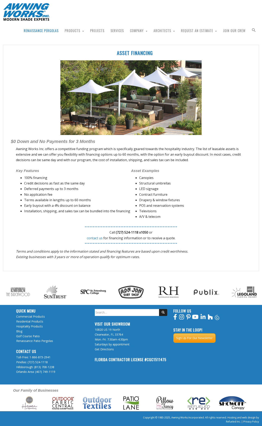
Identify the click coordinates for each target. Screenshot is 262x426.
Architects (162, 30)
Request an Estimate (197, 30)
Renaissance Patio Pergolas (34, 341)
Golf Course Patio (28, 336)
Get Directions (104, 349)
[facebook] (175, 318)
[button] (254, 31)
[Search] (163, 312)
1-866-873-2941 (40, 357)
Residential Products (29, 321)
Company (137, 30)
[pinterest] (188, 318)
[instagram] (181, 318)
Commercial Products (30, 316)
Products (72, 30)
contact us (95, 238)
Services (117, 30)
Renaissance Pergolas (41, 30)
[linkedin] (203, 318)
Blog (19, 331)
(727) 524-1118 (38, 362)
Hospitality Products (29, 326)
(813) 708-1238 (44, 367)
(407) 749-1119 (45, 372)
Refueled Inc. (233, 421)
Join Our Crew (234, 30)
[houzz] (210, 318)
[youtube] (195, 318)
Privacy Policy (251, 421)
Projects (97, 30)
